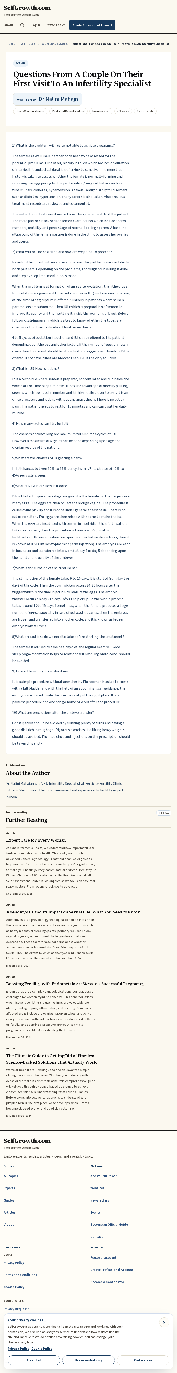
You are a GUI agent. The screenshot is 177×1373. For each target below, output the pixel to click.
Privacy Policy (14, 1262)
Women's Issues (55, 44)
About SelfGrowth (104, 1176)
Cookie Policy (14, 1287)
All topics (11, 1176)
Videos (9, 1224)
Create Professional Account (111, 1269)
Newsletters (99, 1200)
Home (10, 44)
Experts (9, 1188)
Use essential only (88, 1360)
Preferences (143, 1360)
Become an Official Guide (109, 1224)
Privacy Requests (16, 1309)
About (8, 25)
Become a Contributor (107, 1282)
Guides (9, 1200)
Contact (96, 1236)
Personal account (103, 1257)
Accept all (33, 1360)
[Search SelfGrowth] (22, 25)
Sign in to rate (145, 111)
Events (95, 1212)
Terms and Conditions (20, 1275)
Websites (97, 1188)
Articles (28, 44)
